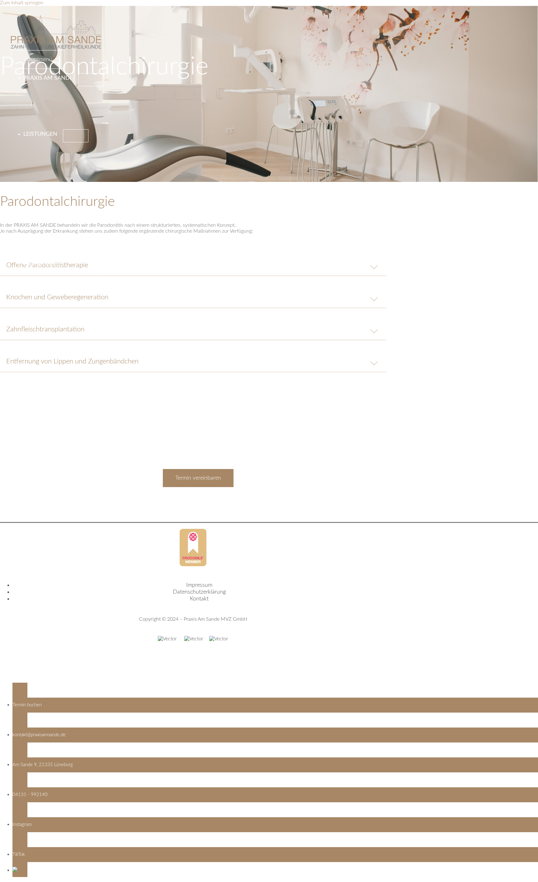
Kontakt (199, 599)
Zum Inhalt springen (21, 2)
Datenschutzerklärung (199, 592)
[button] (275, 869)
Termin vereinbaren (198, 478)
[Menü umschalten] (91, 79)
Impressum (199, 585)
